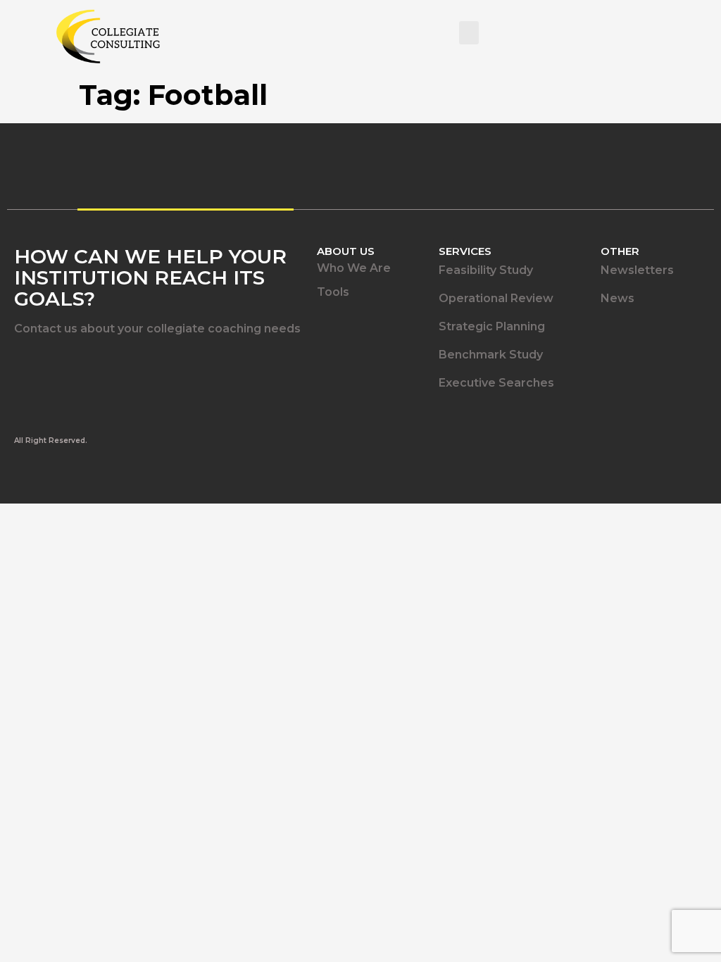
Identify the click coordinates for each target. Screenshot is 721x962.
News (617, 298)
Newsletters (637, 270)
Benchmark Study (491, 354)
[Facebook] (97, 365)
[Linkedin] (22, 365)
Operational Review (496, 298)
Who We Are (354, 268)
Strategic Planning (492, 326)
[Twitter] (60, 365)
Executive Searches (496, 382)
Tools (333, 292)
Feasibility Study (486, 270)
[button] (469, 32)
